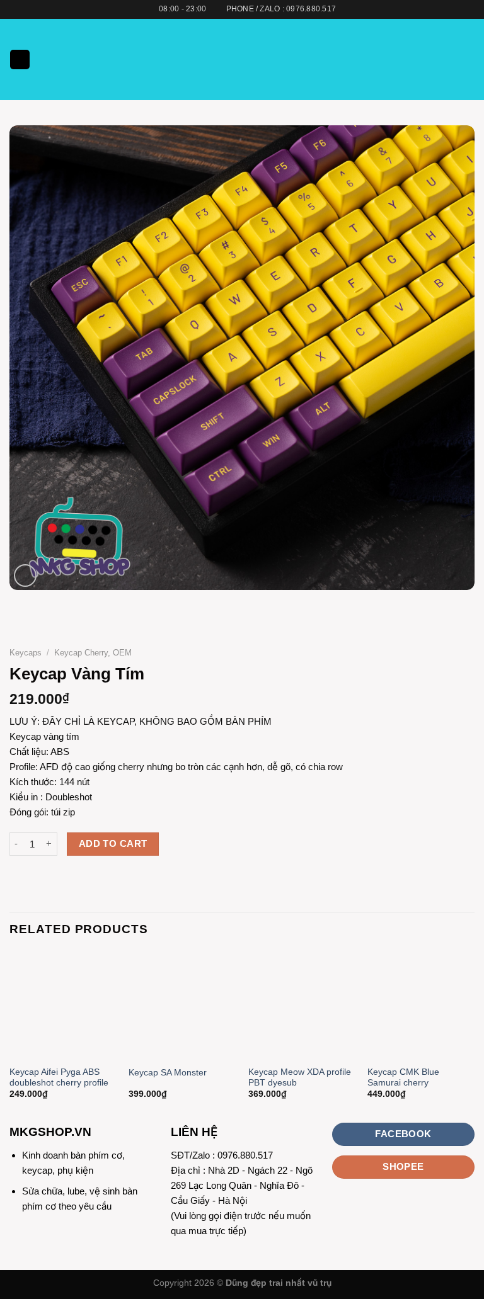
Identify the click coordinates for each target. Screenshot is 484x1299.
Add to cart (113, 844)
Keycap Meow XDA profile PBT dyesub (299, 1077)
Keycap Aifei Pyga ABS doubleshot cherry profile (58, 1077)
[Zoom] (25, 575)
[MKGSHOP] (242, 59)
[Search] (448, 59)
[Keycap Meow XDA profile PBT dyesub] (301, 1005)
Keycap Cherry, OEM (93, 652)
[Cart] (468, 60)
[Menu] (19, 59)
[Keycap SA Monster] (182, 1005)
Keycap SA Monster (168, 1072)
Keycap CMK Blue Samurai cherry (403, 1077)
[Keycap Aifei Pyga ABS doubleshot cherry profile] (63, 1005)
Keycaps (25, 652)
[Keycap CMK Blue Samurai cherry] (421, 1005)
